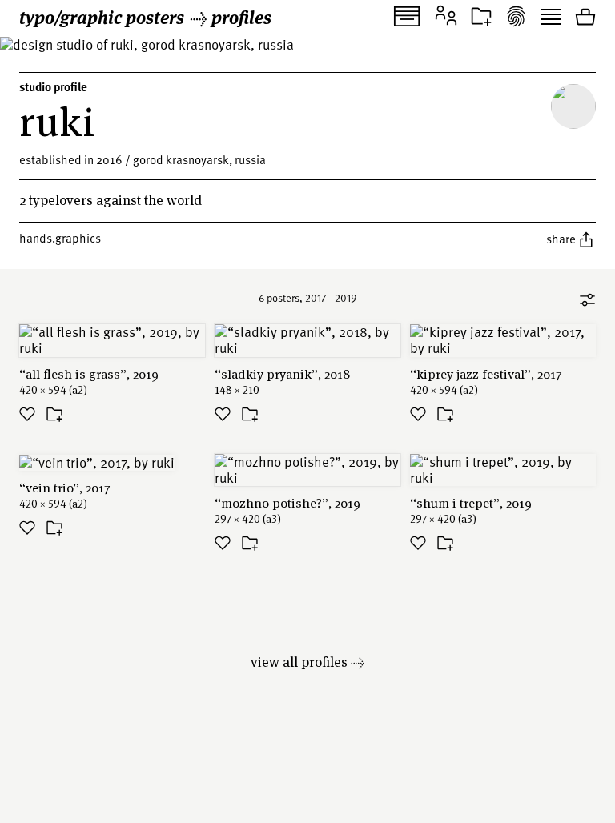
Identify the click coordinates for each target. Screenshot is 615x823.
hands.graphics (60, 238)
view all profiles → (307, 661)
